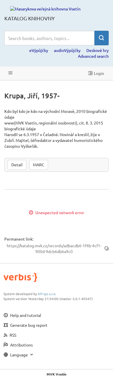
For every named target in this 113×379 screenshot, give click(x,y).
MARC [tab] (38, 164)
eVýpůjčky (38, 50)
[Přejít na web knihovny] (45, 8)
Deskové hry (97, 50)
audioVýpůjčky (67, 50)
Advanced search (93, 56)
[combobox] (49, 38)
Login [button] (99, 73)
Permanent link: (18, 238)
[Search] (101, 38)
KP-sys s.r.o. (47, 293)
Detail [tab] (17, 164)
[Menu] (10, 73)
